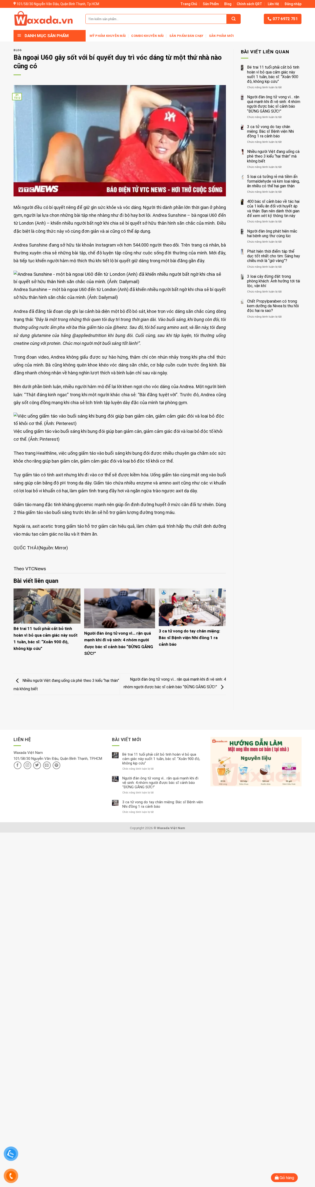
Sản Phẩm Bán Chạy (186, 36)
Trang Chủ (188, 4)
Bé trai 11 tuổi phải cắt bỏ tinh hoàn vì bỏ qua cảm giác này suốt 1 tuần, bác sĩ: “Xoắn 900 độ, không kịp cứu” (273, 74)
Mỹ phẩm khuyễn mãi (108, 36)
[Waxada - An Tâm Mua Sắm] (44, 18)
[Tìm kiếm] (233, 19)
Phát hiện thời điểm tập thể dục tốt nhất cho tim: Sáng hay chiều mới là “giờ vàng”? (273, 256)
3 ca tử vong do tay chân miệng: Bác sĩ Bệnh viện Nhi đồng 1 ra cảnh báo (189, 638)
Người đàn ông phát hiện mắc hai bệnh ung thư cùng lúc (272, 233)
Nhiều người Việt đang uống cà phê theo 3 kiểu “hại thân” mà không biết (273, 156)
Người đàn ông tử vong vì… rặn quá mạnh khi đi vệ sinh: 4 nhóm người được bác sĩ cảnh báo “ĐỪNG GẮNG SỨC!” (273, 104)
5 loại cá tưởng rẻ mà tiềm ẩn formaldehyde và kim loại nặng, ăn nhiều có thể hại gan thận (273, 181)
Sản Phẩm (211, 4)
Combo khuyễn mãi (147, 36)
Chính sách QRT (249, 4)
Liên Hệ (273, 4)
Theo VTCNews (30, 569)
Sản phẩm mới (221, 36)
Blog (227, 4)
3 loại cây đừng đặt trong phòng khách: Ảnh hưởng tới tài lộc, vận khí (273, 281)
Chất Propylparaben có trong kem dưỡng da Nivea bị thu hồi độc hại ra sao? (273, 306)
